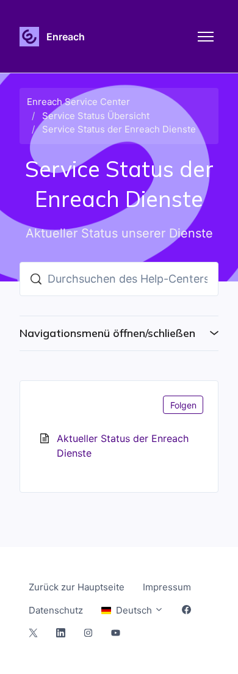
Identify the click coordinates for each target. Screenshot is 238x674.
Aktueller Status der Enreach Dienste (123, 445)
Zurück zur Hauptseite (76, 587)
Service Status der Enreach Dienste (119, 129)
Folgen (183, 405)
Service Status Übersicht (96, 115)
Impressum (167, 587)
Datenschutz (56, 610)
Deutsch (134, 610)
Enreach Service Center (78, 101)
